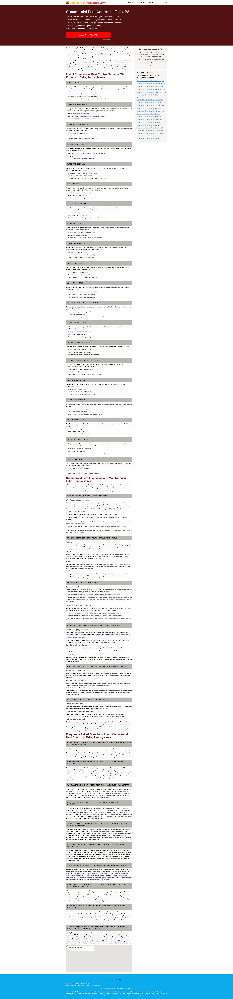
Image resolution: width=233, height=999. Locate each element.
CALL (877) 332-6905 (88, 35)
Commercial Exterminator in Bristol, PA (149, 116)
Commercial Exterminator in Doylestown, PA (151, 83)
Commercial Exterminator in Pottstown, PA (150, 81)
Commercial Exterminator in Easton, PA (149, 119)
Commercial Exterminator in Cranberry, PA (150, 105)
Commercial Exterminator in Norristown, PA (150, 108)
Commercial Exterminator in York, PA (148, 114)
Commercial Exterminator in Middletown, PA (151, 89)
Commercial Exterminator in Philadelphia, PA (151, 92)
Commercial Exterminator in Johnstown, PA (150, 111)
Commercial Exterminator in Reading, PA (150, 128)
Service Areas (152, 2)
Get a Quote (163, 2)
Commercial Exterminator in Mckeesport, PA (151, 102)
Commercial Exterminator (137, 2)
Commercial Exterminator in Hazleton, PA (150, 100)
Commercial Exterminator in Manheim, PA (150, 122)
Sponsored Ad (106, 39)
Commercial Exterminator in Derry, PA (149, 125)
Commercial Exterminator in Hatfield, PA (149, 138)
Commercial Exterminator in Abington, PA (150, 131)
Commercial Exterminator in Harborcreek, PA (151, 86)
